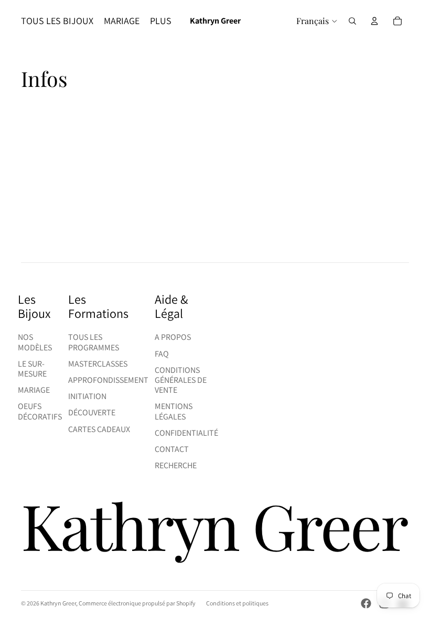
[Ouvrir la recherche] (352, 20)
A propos (173, 337)
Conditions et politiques (237, 603)
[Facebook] (366, 603)
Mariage (34, 389)
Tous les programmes (93, 342)
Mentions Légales (173, 411)
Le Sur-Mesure (32, 368)
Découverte (91, 412)
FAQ (162, 353)
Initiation (87, 396)
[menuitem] (161, 21)
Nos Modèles (35, 342)
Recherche (176, 465)
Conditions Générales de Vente (181, 380)
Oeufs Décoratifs (40, 411)
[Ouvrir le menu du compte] (374, 20)
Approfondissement (108, 379)
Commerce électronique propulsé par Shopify (137, 603)
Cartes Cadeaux (99, 429)
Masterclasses (97, 363)
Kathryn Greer (58, 603)
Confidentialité (186, 432)
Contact (172, 449)
